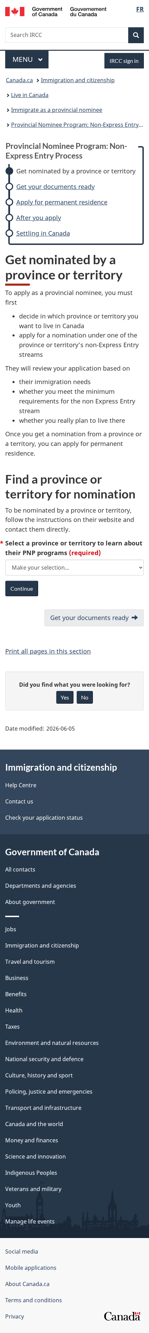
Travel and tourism (30, 961)
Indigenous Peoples (31, 1173)
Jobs (10, 929)
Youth (13, 1205)
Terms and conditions (33, 1300)
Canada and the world (34, 1124)
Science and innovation (35, 1156)
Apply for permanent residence (61, 202)
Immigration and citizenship (78, 80)
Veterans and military (33, 1189)
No (84, 697)
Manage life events (30, 1221)
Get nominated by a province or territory (75, 171)
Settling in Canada (43, 233)
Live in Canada (30, 95)
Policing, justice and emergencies (49, 1091)
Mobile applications (30, 1268)
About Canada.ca (27, 1284)
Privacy (14, 1316)
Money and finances (31, 1140)
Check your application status (44, 817)
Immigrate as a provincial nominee (56, 110)
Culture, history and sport (39, 1075)
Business (16, 978)
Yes (65, 697)
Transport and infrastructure (43, 1108)
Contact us (19, 801)
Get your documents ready (55, 187)
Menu (23, 59)
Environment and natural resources (52, 1043)
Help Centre (20, 785)
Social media (21, 1251)
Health (14, 1010)
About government (30, 902)
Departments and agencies (40, 885)
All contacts (20, 869)
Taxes (12, 1026)
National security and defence (44, 1059)
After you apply (38, 218)
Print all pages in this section (48, 651)
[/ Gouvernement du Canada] (56, 10)
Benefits (16, 994)
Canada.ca (19, 80)
